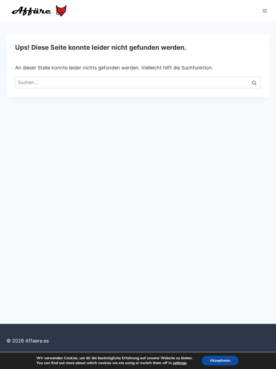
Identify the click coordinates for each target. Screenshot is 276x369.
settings (180, 363)
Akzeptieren (220, 360)
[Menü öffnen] (265, 10)
